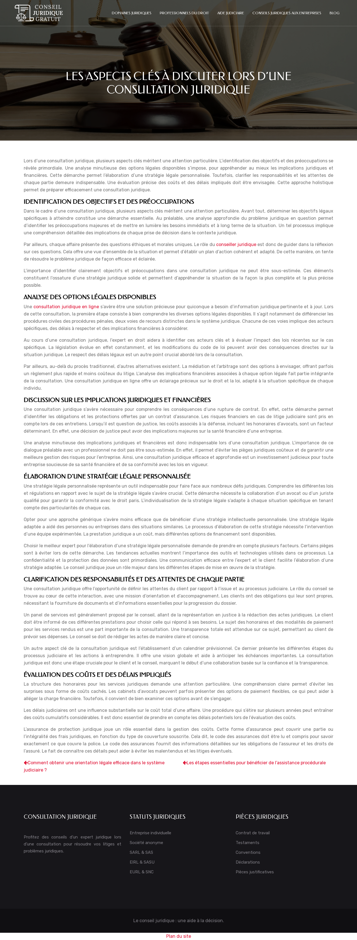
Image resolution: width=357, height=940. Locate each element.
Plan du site (178, 936)
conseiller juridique (236, 244)
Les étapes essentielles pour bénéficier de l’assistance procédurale (256, 762)
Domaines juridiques (131, 13)
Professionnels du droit (184, 13)
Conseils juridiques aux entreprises (286, 13)
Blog (334, 13)
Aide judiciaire (230, 13)
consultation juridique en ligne (66, 306)
